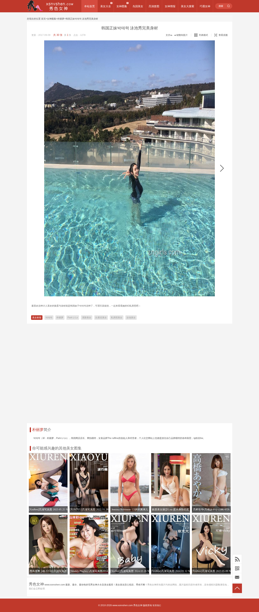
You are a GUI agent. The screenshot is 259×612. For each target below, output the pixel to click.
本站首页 (89, 6)
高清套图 (154, 6)
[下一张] (222, 168)
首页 (43, 18)
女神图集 (121, 6)
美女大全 (105, 6)
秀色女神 (137, 605)
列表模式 (203, 35)
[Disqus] (129, 372)
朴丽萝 (60, 18)
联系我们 (157, 605)
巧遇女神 (205, 6)
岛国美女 (138, 6)
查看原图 (223, 35)
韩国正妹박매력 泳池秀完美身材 (82, 18)
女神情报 (170, 6)
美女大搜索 (187, 6)
